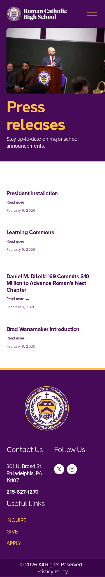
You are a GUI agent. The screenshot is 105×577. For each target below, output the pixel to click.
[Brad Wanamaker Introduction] (43, 318)
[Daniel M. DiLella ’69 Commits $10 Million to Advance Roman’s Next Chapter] (52, 264)
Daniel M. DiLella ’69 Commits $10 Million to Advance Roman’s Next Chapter (47, 283)
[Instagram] (72, 469)
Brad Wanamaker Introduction (43, 329)
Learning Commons (30, 232)
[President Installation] (32, 183)
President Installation (32, 193)
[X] (59, 469)
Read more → (17, 202)
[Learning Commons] (30, 222)
